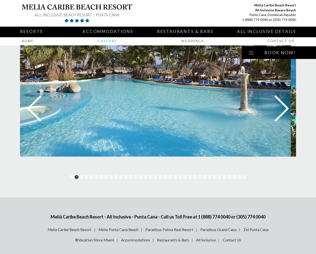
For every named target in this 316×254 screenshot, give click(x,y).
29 (210, 177)
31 (220, 177)
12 (126, 177)
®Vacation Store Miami (94, 240)
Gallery (108, 41)
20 (165, 177)
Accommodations (107, 31)
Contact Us (281, 41)
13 (131, 177)
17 (151, 177)
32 (225, 177)
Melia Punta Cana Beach (118, 229)
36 (244, 177)
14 (136, 177)
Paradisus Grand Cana (218, 229)
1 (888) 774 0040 (255, 20)
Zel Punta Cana (256, 229)
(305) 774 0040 (284, 20)
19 (160, 177)
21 (170, 177)
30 (215, 177)
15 (141, 177)
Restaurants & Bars (185, 31)
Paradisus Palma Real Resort (169, 229)
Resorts (31, 31)
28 (205, 177)
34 (235, 177)
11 (121, 177)
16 (146, 177)
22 (175, 177)
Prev (34, 108)
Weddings (192, 41)
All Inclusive (206, 240)
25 (190, 177)
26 (195, 177)
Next (282, 108)
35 (239, 177)
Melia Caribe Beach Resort (70, 229)
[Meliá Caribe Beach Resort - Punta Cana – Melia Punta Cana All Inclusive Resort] (78, 13)
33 (230, 177)
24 (185, 177)
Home (28, 41)
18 (156, 177)
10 (116, 177)
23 (180, 177)
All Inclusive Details (266, 31)
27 (200, 177)
